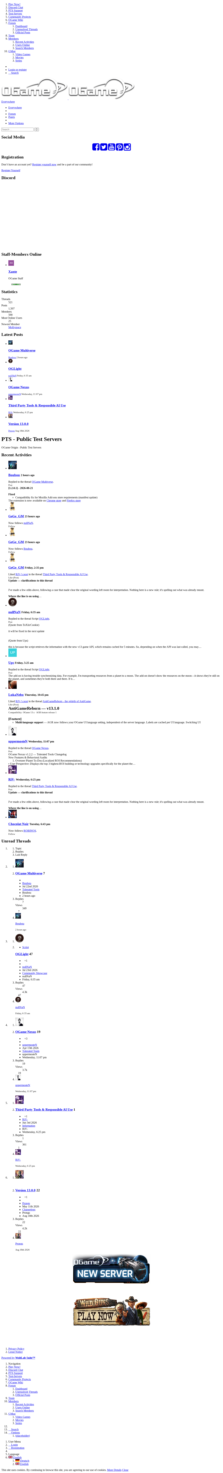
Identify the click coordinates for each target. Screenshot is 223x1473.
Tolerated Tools (30, 889)
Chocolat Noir (18, 824)
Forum (12, 113)
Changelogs (28, 1209)
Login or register (17, 69)
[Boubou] (12, 468)
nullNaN (12, 375)
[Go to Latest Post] (18, 917)
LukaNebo (16, 694)
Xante (12, 271)
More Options (16, 123)
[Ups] (12, 655)
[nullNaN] (12, 605)
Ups (11, 662)
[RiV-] (12, 772)
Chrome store (54, 500)
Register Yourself (10, 170)
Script (25, 947)
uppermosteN (14, 394)
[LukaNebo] (12, 687)
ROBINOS (30, 830)
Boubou (12, 357)
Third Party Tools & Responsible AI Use (37, 405)
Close (125, 1469)
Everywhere (8, 101)
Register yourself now (44, 164)
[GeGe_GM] (12, 509)
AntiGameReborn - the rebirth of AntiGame (67, 701)
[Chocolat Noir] (12, 817)
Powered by (18, 1357)
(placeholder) (22, 1435)
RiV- (10, 412)
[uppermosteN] (12, 734)
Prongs (11, 430)
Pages (11, 117)
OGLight (14, 369)
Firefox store (74, 500)
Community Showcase (34, 973)
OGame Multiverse (21, 350)
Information (28, 1125)
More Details (114, 1469)
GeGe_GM (16, 516)
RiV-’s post (22, 574)
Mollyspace (14, 327)
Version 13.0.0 (18, 424)
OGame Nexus (18, 387)
